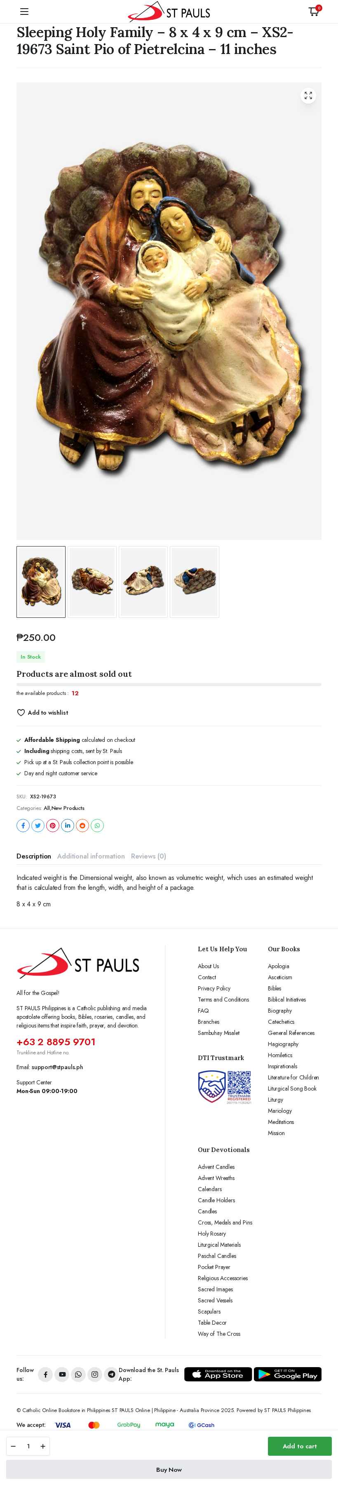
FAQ (203, 1010)
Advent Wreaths (216, 1178)
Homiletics (280, 1055)
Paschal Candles (217, 1256)
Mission (276, 1133)
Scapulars (209, 1311)
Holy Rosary (212, 1233)
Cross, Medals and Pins (225, 1222)
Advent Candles (216, 1167)
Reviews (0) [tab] (148, 856)
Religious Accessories (223, 1278)
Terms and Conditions (223, 999)
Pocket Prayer (214, 1267)
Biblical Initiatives (287, 999)
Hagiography (283, 1044)
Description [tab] (33, 856)
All (47, 808)
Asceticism (280, 977)
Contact (207, 977)
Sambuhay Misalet (218, 1033)
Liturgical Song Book (292, 1088)
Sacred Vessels (215, 1300)
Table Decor (212, 1322)
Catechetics (281, 1022)
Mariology (280, 1111)
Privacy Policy (214, 988)
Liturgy (275, 1100)
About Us (208, 966)
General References (291, 1033)
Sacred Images (215, 1289)
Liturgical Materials (219, 1245)
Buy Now (169, 1469)
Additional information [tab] (90, 856)
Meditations (281, 1122)
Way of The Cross (219, 1334)
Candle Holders (216, 1200)
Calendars (210, 1189)
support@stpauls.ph (57, 1067)
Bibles (274, 988)
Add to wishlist (48, 712)
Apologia (278, 966)
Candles (207, 1211)
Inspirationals (282, 1066)
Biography (280, 1010)
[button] (314, 11)
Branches (208, 1022)
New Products (68, 808)
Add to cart (300, 1446)
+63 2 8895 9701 (56, 1042)
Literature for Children (293, 1077)
